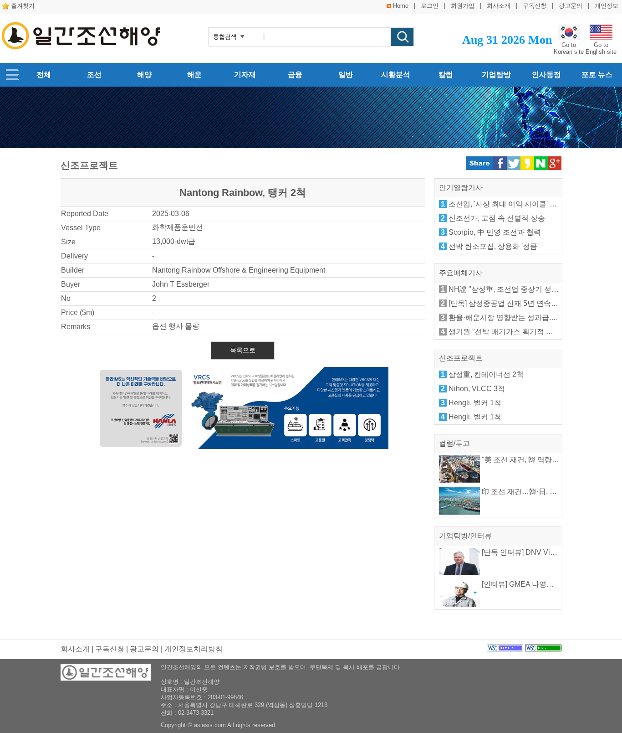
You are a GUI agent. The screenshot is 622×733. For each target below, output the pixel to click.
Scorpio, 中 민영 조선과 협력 (495, 232)
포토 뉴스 (596, 74)
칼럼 (445, 74)
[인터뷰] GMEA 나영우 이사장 (528, 584)
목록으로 (242, 350)
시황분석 (395, 74)
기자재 (245, 74)
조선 (94, 74)
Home (400, 5)
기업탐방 (496, 74)
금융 (295, 74)
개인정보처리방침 (193, 649)
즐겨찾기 (23, 5)
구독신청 (534, 5)
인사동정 (546, 74)
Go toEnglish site (601, 48)
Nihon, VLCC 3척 (477, 388)
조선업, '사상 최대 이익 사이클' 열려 (506, 204)
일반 (345, 74)
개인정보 (606, 5)
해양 (144, 74)
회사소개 (498, 5)
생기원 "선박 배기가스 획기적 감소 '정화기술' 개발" (531, 332)
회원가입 (462, 5)
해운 (194, 74)
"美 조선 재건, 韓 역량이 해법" (529, 460)
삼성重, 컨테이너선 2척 (486, 374)
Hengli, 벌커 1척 (475, 403)
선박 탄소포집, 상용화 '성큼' (494, 246)
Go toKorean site (569, 48)
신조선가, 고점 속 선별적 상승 (497, 218)
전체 (43, 74)
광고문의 (570, 5)
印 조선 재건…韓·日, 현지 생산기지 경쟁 (546, 492)
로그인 (429, 5)
